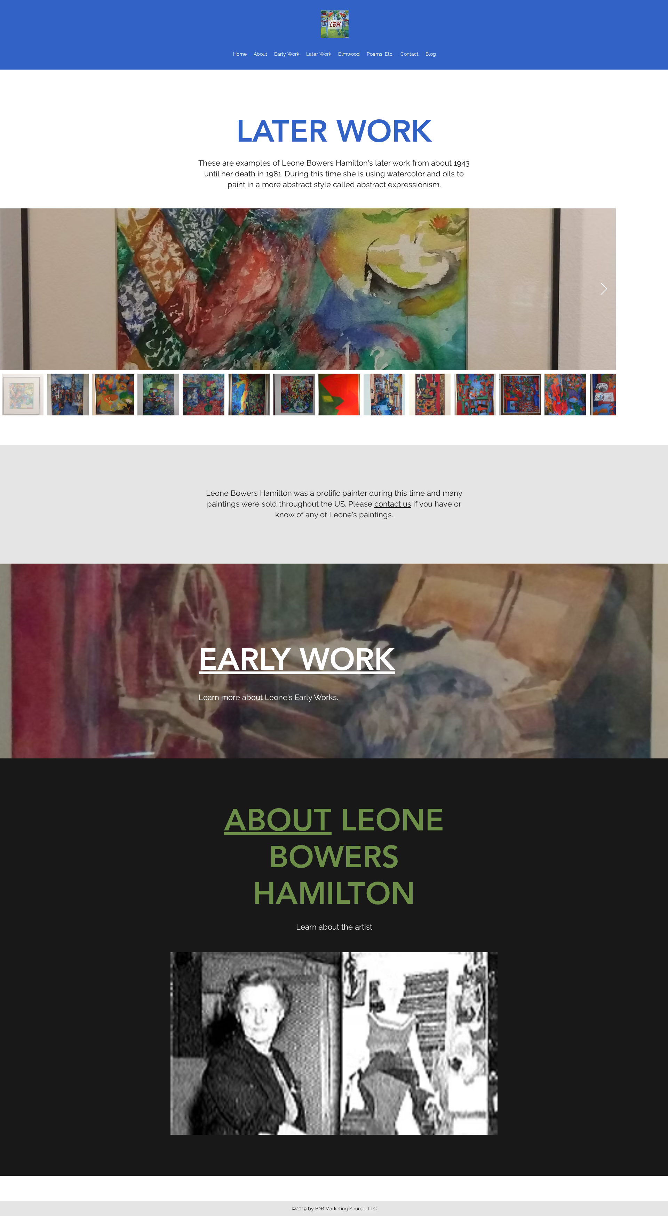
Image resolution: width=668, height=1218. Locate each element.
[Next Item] (604, 289)
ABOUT (278, 819)
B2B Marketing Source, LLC (346, 1208)
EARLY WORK (297, 658)
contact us (392, 503)
